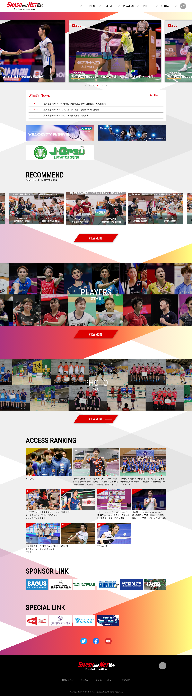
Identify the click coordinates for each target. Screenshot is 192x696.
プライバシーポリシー (105, 680)
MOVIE (109, 6)
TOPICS (90, 6)
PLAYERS (128, 6)
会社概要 (85, 680)
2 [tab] (89, 85)
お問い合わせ (68, 680)
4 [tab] (98, 85)
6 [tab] (106, 85)
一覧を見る (153, 95)
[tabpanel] (96, 51)
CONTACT (166, 6)
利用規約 (126, 680)
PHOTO (147, 6)
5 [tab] (102, 85)
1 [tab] (85, 85)
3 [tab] (93, 85)
